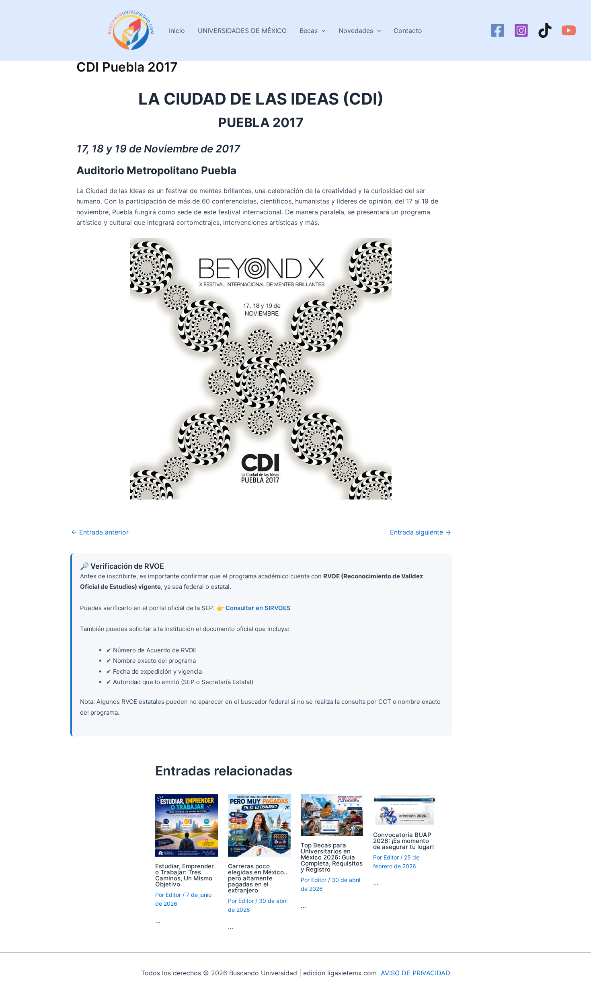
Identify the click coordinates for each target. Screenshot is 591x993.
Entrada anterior (100, 532)
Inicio (177, 31)
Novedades (356, 31)
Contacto (408, 31)
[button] (322, 30)
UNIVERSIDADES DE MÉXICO (242, 31)
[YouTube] (568, 30)
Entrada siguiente (420, 532)
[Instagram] (521, 30)
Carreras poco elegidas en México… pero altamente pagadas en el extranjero (258, 878)
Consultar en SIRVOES (258, 608)
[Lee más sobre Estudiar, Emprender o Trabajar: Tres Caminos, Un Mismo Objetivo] (186, 825)
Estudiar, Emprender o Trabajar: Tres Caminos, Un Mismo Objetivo (184, 875)
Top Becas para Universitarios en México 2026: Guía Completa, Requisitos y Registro (332, 857)
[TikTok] (545, 30)
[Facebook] (497, 30)
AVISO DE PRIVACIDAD (415, 973)
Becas (309, 31)
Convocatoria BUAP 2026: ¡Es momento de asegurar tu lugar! (403, 841)
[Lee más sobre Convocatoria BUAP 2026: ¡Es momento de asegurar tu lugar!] (404, 809)
